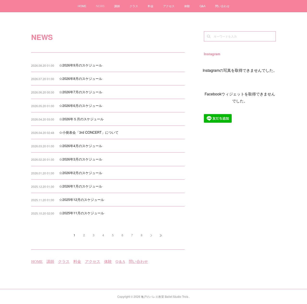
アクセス (169, 6)
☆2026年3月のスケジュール (80, 159)
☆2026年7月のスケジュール (80, 91)
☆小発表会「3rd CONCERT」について (88, 132)
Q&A (203, 6)
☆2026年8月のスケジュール (80, 78)
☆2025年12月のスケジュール (81, 199)
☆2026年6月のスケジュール (80, 105)
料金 (151, 6)
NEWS (100, 6)
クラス (134, 6)
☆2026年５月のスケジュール (81, 118)
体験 (187, 6)
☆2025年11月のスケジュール (81, 212)
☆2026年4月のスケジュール (80, 145)
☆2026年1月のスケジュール (80, 186)
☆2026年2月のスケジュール (80, 172)
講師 (117, 6)
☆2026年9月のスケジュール (80, 65)
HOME (82, 6)
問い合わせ (222, 6)
